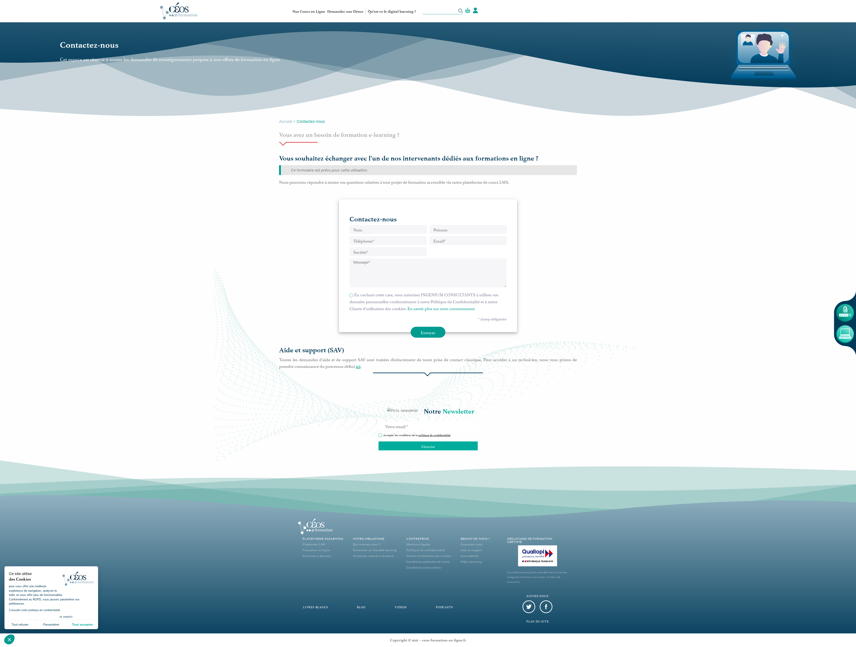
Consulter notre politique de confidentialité (34, 610)
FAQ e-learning (471, 561)
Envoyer (428, 332)
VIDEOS (401, 607)
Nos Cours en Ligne (308, 11)
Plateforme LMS (313, 544)
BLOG (361, 607)
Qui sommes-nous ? (367, 544)
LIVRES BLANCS (315, 607)
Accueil (285, 121)
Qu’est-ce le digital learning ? (392, 11)
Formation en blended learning (375, 550)
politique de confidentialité (434, 435)
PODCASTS (444, 607)
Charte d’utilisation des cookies (428, 555)
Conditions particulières (423, 567)
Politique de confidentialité (425, 550)
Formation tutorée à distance (373, 555)
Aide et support (471, 550)
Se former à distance (316, 555)
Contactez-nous (472, 544)
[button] (9, 639)
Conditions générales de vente (427, 561)
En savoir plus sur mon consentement (441, 308)
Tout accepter (82, 624)
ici (358, 366)
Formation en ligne (316, 550)
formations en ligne (504, 158)
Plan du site (537, 621)
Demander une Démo (345, 11)
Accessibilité (469, 555)
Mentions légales (418, 544)
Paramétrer (51, 624)
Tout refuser (20, 624)
